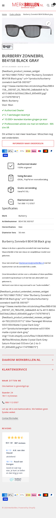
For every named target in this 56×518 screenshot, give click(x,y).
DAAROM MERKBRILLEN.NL (21, 360)
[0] (52, 5)
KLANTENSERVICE (14, 369)
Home (4, 14)
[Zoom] (48, 23)
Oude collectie (15, 14)
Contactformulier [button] (10, 418)
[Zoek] (48, 5)
